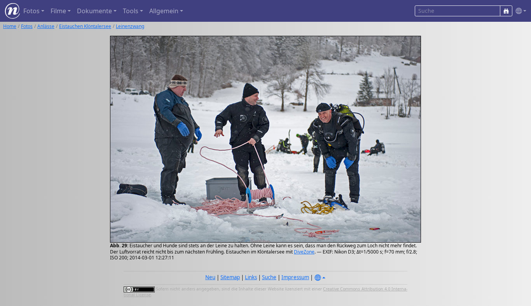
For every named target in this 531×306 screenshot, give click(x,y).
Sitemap (230, 277)
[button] (519, 11)
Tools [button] (130, 11)
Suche (269, 277)
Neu (210, 277)
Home (9, 26)
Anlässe (45, 26)
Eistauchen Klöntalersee (85, 26)
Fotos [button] (31, 11)
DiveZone (304, 251)
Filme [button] (58, 11)
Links (251, 277)
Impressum (295, 277)
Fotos (27, 26)
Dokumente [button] (94, 11)
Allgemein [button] (163, 11)
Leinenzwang (130, 26)
